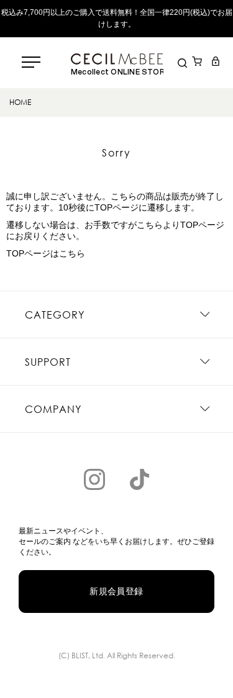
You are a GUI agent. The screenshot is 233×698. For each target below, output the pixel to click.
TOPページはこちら (45, 253)
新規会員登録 (116, 591)
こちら (150, 225)
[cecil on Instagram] (94, 479)
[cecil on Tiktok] (139, 479)
